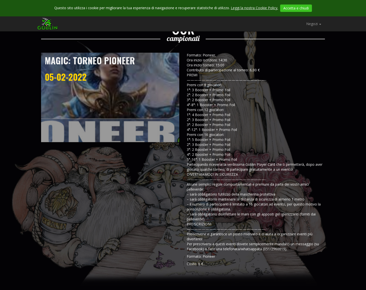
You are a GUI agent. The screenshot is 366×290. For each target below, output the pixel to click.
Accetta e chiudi (296, 8)
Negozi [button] (312, 23)
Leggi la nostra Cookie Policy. (254, 7)
